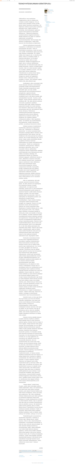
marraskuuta (47, 21)
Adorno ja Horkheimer (24, 451)
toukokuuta (47, 25)
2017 (46, 30)
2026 (46, 16)
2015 (46, 32)
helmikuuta (47, 26)
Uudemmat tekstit (21, 455)
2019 (46, 28)
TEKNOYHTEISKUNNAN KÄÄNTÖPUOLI (34, 4)
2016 (46, 31)
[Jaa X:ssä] (34, 450)
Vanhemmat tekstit (40, 455)
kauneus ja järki (37, 451)
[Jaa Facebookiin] (35, 450)
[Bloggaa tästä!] (33, 450)
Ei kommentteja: (29, 450)
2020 (46, 27)
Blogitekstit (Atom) (22, 456)
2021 (46, 20)
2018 (46, 29)
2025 (46, 17)
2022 (46, 19)
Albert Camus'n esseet (28, 451)
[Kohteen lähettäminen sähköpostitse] (32, 450)
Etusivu (31, 455)
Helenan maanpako (34, 451)
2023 (46, 18)
